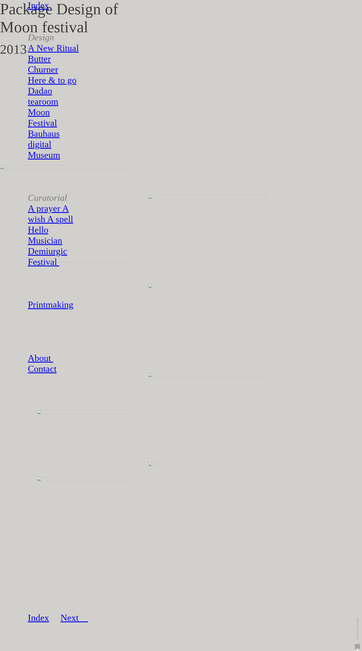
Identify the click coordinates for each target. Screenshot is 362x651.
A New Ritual (53, 48)
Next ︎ (74, 618)
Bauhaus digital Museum (44, 144)
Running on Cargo (357, 628)
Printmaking (50, 305)
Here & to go (52, 80)
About (40, 358)
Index (38, 5)
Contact (42, 369)
